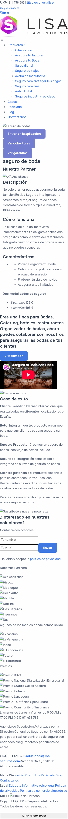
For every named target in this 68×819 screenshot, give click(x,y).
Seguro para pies (27, 86)
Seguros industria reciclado (35, 96)
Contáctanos (17, 117)
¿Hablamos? (14, 356)
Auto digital (23, 91)
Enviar (47, 548)
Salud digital (24, 65)
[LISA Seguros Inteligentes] (34, 26)
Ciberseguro (24, 50)
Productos (15, 45)
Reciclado (15, 107)
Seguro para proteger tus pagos (38, 81)
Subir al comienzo (34, 816)
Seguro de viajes (27, 71)
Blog (11, 112)
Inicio (20, 775)
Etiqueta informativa (23, 785)
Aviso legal (46, 785)
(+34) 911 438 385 (26, 717)
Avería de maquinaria (30, 76)
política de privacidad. (45, 559)
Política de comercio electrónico (43, 791)
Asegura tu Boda (27, 60)
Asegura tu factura (28, 55)
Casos (12, 102)
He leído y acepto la (31, 559)
